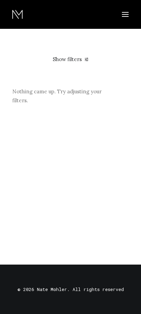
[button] (125, 14)
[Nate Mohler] (17, 14)
